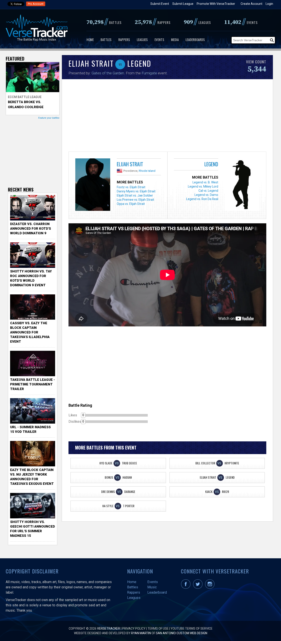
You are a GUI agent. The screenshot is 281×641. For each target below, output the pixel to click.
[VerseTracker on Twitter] (198, 587)
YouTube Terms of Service (192, 628)
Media (175, 39)
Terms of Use (158, 628)
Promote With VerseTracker (216, 3)
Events (159, 39)
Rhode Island (147, 170)
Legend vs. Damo (206, 195)
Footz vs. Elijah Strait (131, 187)
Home (90, 39)
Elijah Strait (130, 164)
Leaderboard (157, 592)
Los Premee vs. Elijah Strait (135, 199)
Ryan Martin (141, 633)
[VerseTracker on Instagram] (210, 587)
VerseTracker (108, 628)
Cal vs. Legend (208, 190)
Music (152, 587)
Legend (211, 164)
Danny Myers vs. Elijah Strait (136, 191)
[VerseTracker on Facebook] (186, 587)
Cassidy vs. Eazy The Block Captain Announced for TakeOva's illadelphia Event (30, 332)
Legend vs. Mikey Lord (203, 186)
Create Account (251, 3)
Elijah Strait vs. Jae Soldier (135, 195)
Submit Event (159, 3)
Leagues (142, 39)
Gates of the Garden (108, 73)
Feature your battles (48, 117)
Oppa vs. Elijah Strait (131, 204)
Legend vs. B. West (205, 182)
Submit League (182, 3)
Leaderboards (195, 39)
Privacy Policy (134, 628)
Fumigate (149, 73)
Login (269, 3)
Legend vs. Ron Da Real (202, 199)
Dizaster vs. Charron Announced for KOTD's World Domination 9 (30, 228)
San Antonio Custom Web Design (181, 633)
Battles (106, 39)
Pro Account (35, 3)
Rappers (124, 39)
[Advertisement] (167, 116)
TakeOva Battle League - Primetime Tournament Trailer (32, 384)
